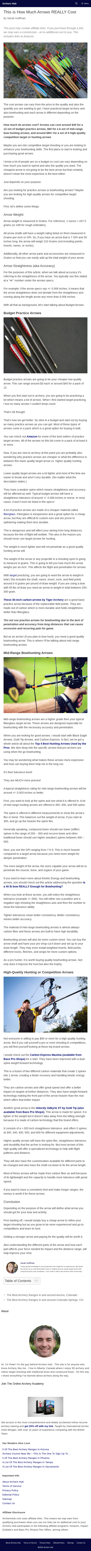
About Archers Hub (13, 1481)
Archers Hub (9, 3)
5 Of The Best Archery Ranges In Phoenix (26, 1458)
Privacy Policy (10, 1490)
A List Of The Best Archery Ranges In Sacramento (30, 1466)
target (13, 575)
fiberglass (9, 514)
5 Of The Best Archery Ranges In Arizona (25, 1449)
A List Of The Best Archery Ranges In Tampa (27, 1462)
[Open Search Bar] (76, 3)
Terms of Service (11, 1486)
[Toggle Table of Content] (35, 1280)
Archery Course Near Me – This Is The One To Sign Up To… (36, 1453)
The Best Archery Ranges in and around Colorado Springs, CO (45, 1299)
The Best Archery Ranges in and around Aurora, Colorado (42, 1295)
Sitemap (7, 1499)
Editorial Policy (10, 1494)
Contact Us (8, 1503)
